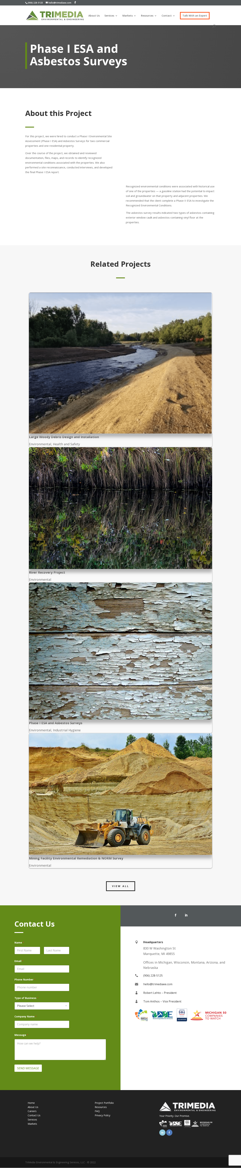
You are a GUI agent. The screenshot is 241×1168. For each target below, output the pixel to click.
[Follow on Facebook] (175, 915)
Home (31, 1102)
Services (109, 15)
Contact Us (34, 1115)
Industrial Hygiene (67, 730)
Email (18, 961)
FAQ (97, 1111)
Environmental (40, 444)
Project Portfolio (104, 1102)
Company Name (25, 1016)
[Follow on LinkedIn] (186, 915)
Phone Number (24, 979)
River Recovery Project (47, 572)
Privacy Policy (102, 1115)
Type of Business (26, 997)
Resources (147, 15)
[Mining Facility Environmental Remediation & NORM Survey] (120, 794)
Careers (32, 1111)
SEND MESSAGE (28, 1068)
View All (120, 886)
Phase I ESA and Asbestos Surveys (55, 723)
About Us (94, 15)
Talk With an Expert (194, 15)
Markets (127, 15)
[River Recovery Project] (120, 508)
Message (21, 1034)
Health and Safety (66, 444)
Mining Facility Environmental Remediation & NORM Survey (76, 858)
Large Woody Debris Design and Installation (64, 437)
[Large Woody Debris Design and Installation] (120, 363)
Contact (167, 15)
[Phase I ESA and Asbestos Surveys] (120, 651)
